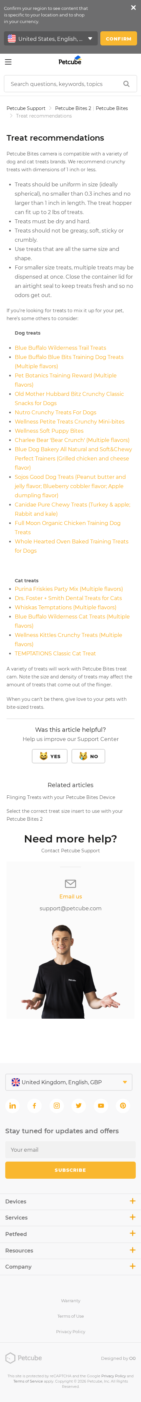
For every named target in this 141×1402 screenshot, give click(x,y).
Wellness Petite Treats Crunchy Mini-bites (70, 422)
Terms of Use (70, 1316)
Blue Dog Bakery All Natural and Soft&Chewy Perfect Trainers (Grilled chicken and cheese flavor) (73, 458)
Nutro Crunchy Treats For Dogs (55, 412)
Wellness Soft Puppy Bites (49, 431)
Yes (55, 756)
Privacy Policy (70, 1331)
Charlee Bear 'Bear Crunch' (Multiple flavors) (72, 440)
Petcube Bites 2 (73, 108)
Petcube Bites (112, 108)
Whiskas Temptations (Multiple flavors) (65, 607)
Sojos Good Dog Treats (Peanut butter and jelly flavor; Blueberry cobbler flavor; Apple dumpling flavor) (70, 486)
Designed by (118, 1358)
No (94, 756)
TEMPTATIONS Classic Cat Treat (55, 653)
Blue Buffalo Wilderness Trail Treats (60, 348)
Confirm (118, 39)
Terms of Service (28, 1381)
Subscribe (70, 1170)
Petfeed (16, 1234)
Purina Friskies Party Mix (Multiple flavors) (69, 589)
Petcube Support (26, 108)
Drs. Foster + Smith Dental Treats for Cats (68, 598)
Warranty (70, 1300)
